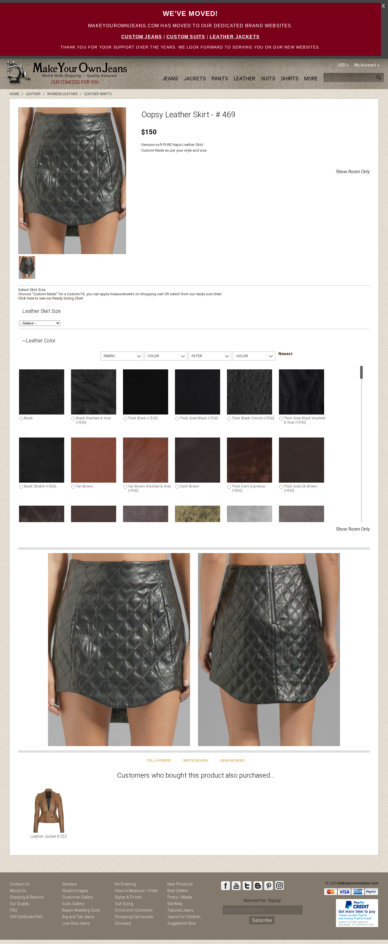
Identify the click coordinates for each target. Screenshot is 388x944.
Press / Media (179, 897)
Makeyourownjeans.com (358, 883)
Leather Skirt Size (41, 311)
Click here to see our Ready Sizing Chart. (51, 298)
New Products (180, 884)
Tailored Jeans (180, 910)
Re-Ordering (125, 884)
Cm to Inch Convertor (134, 910)
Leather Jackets (235, 36)
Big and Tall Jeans (78, 916)
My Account (365, 65)
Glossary (123, 923)
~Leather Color (39, 341)
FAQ (13, 910)
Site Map (175, 903)
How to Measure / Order (136, 890)
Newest (285, 353)
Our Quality (19, 903)
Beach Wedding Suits (81, 910)
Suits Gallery (73, 903)
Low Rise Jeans (76, 923)
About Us (18, 890)
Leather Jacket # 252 (48, 836)
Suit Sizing (124, 903)
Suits (268, 78)
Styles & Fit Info (128, 897)
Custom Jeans (141, 36)
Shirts (290, 78)
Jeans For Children (184, 916)
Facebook (225, 885)
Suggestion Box (181, 923)
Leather (244, 78)
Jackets (195, 78)
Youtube (236, 885)
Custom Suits (185, 36)
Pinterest (268, 885)
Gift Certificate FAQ (26, 916)
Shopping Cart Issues (134, 916)
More (311, 78)
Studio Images (75, 890)
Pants (220, 78)
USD (341, 65)
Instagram (279, 885)
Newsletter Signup (262, 900)
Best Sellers (177, 890)
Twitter (246, 885)
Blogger (257, 885)
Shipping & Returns (26, 897)
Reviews (69, 884)
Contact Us (20, 884)
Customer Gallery (77, 897)
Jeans (170, 78)
